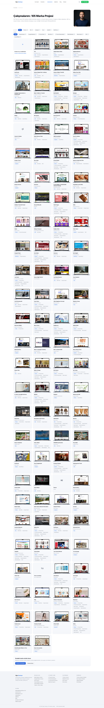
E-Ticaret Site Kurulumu (52, 680)
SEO (87, 34)
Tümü (20, 29)
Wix (31, 29)
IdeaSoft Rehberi (80, 680)
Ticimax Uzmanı (66, 677)
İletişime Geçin (30, 663)
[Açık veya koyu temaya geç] (79, 2)
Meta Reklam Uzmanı (38, 677)
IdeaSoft (49, 29)
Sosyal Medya (17, 36)
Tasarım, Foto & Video (38, 685)
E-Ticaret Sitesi (42, 34)
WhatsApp (86, 1)
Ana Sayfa (37, 1)
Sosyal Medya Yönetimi (38, 683)
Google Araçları (22, 34)
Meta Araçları (80, 34)
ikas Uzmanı (65, 680)
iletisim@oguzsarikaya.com (20, 690)
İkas (43, 29)
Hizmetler (42, 1)
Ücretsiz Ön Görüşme (20, 663)
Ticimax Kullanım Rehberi (81, 677)
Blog (60, 1)
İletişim (64, 1)
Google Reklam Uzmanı (38, 678)
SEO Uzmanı (36, 680)
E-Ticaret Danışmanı (52, 678)
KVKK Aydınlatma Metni (60, 706)
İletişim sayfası (18, 701)
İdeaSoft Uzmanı (66, 678)
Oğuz (19, 2)
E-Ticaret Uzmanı (51, 677)
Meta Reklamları (71, 34)
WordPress (56, 29)
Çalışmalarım (49, 1)
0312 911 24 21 (18, 692)
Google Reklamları (32, 34)
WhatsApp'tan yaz (18, 693)
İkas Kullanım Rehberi (81, 678)
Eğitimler (56, 1)
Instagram (37, 29)
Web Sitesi (50, 34)
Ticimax (25, 29)
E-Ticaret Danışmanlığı (60, 34)
